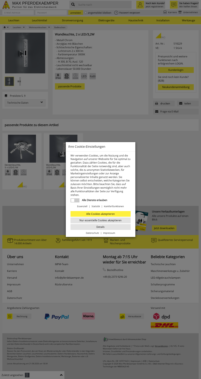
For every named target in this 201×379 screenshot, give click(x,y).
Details (100, 227)
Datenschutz (92, 232)
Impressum (109, 232)
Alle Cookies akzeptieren (100, 214)
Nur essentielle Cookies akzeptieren (100, 220)
